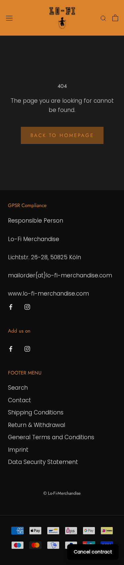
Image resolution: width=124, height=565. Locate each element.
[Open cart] (115, 18)
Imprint (18, 450)
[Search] (103, 18)
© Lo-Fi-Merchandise (62, 493)
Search (18, 388)
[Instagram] (27, 306)
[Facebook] (11, 306)
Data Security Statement (43, 462)
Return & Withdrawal (36, 425)
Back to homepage (62, 135)
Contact (19, 400)
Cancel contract (93, 551)
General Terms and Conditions (51, 437)
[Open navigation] (9, 18)
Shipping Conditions (35, 412)
